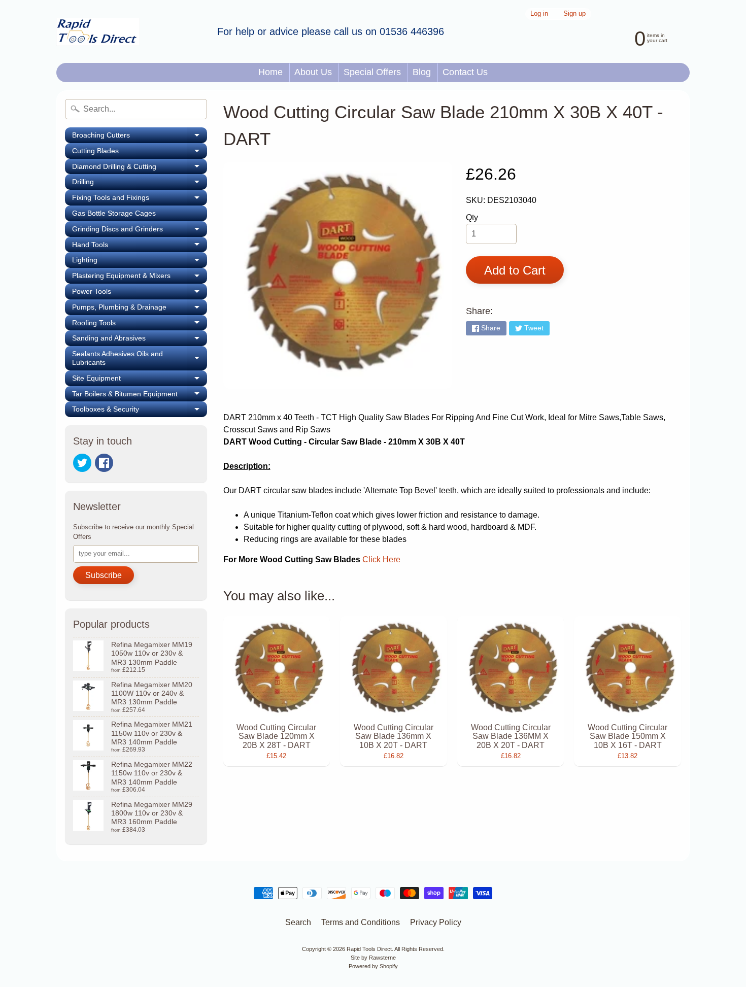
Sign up (574, 14)
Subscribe (103, 575)
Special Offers (372, 72)
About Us (313, 72)
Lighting (139, 262)
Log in (539, 14)
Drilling (139, 184)
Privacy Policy (435, 922)
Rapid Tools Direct (369, 949)
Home (270, 72)
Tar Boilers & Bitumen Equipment (139, 396)
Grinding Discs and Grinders (139, 231)
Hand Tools (139, 247)
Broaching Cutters (139, 137)
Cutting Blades (139, 153)
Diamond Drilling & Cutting (139, 168)
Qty (472, 217)
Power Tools (139, 293)
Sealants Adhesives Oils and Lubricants (139, 358)
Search (298, 922)
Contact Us (465, 72)
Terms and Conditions (360, 922)
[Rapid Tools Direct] (98, 32)
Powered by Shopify (373, 966)
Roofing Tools (139, 325)
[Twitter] (82, 463)
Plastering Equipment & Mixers (139, 277)
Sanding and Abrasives (139, 340)
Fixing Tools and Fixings (139, 199)
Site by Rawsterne (373, 958)
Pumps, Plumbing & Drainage (139, 309)
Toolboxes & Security (139, 411)
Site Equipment (139, 380)
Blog (422, 72)
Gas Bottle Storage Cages (114, 213)
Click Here (381, 559)
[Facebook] (104, 463)
